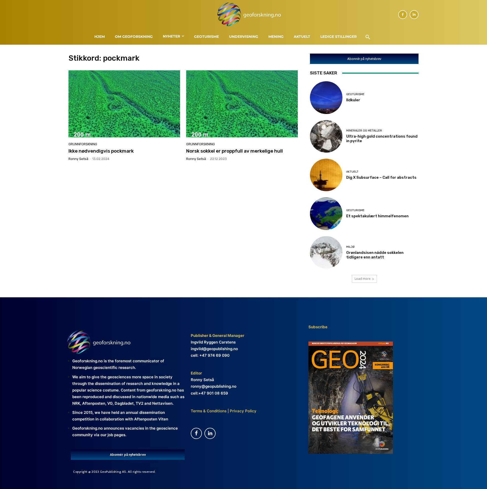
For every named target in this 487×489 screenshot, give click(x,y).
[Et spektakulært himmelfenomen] (326, 213)
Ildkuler (353, 100)
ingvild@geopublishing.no (214, 348)
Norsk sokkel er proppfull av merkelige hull (234, 151)
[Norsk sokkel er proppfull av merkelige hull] (242, 103)
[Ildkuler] (326, 97)
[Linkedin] (414, 14)
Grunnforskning (82, 144)
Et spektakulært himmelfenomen (377, 216)
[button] (368, 37)
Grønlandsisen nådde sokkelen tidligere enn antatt (375, 254)
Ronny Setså (78, 159)
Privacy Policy (242, 411)
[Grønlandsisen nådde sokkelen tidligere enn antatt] (326, 252)
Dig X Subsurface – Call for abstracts (381, 177)
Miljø (350, 247)
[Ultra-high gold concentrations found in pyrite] (326, 136)
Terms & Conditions (209, 411)
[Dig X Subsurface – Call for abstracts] (326, 175)
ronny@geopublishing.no (213, 386)
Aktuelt (352, 171)
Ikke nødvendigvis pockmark (101, 151)
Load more (363, 278)
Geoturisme (355, 94)
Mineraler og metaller (364, 130)
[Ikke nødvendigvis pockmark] (124, 103)
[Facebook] (402, 14)
